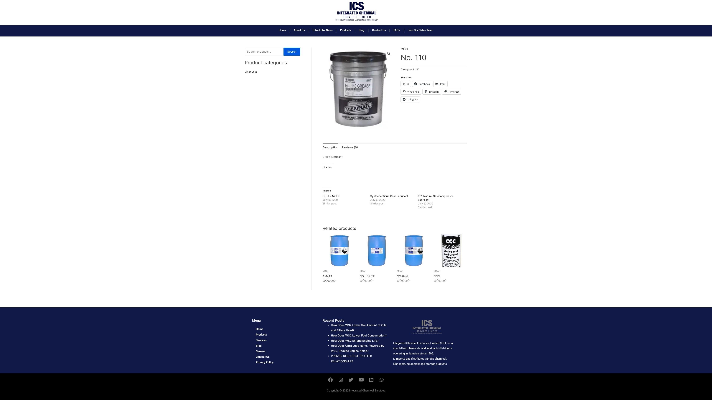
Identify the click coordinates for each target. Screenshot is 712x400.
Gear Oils (251, 72)
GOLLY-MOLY (331, 196)
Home (282, 30)
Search (291, 51)
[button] (388, 53)
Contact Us (379, 30)
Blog (362, 30)
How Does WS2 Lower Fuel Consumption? (359, 335)
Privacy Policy (264, 362)
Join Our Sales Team (420, 30)
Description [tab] (330, 147)
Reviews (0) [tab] (350, 147)
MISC (404, 49)
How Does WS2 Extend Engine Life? (355, 340)
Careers (261, 351)
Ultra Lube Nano (322, 30)
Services (261, 340)
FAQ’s (396, 30)
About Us (299, 30)
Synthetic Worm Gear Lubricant (389, 196)
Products (345, 30)
